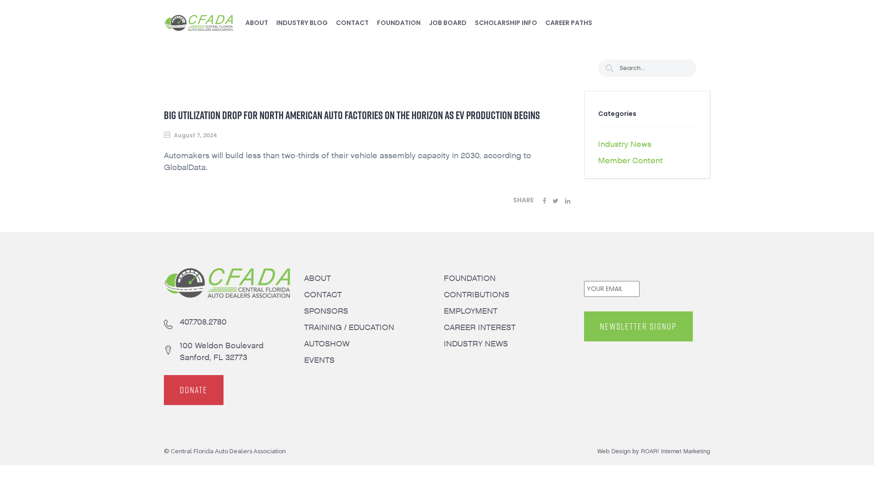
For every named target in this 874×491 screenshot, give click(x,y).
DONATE (194, 390)
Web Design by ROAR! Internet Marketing (653, 451)
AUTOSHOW (327, 344)
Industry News (624, 144)
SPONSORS (326, 311)
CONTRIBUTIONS (476, 295)
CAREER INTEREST (480, 327)
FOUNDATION (470, 278)
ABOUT (317, 278)
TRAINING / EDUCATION (349, 327)
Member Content (630, 160)
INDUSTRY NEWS (476, 344)
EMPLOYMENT (471, 311)
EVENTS (319, 360)
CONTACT (323, 295)
